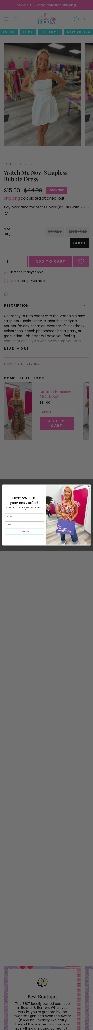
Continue (24, 531)
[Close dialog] (88, 487)
